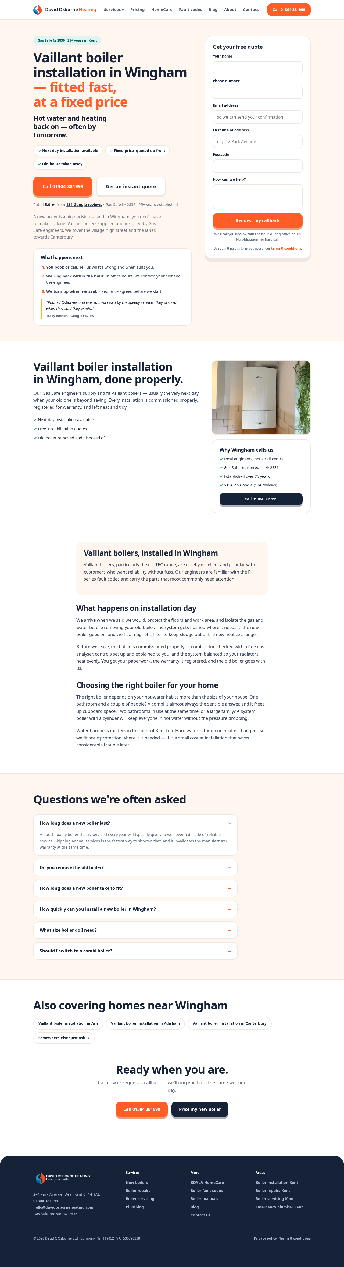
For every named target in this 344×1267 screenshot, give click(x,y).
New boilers (137, 1182)
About (230, 9)
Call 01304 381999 (289, 9)
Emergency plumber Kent (279, 1206)
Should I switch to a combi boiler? (76, 951)
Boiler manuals (204, 1198)
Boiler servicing (140, 1198)
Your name (222, 56)
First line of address (231, 130)
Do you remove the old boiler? (72, 867)
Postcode (221, 154)
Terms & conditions (295, 1238)
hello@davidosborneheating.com (63, 1207)
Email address (225, 105)
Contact (251, 9)
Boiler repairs (138, 1190)
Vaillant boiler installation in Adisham (145, 1023)
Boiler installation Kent (277, 1182)
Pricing (137, 9)
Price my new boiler (200, 1109)
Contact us (200, 1215)
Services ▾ (114, 9)
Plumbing (135, 1206)
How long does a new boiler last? (75, 823)
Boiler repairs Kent (273, 1190)
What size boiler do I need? (68, 930)
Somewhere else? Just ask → (63, 1037)
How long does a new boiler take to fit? (81, 888)
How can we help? (229, 179)
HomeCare (162, 9)
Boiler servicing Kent (275, 1198)
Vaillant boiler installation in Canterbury (230, 1023)
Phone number (226, 81)
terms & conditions (286, 248)
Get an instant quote (131, 186)
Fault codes (190, 9)
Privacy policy (265, 1238)
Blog (213, 9)
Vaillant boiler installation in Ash (68, 1023)
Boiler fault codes (207, 1190)
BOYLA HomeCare (207, 1182)
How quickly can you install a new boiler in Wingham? (98, 909)
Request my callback (258, 220)
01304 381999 (45, 1200)
